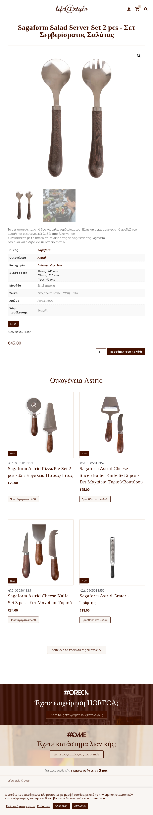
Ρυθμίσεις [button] (44, 806)
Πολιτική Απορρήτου (20, 806)
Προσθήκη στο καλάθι (126, 351)
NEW (13, 324)
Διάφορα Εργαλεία (50, 265)
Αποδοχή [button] (80, 806)
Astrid (42, 257)
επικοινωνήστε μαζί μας (89, 770)
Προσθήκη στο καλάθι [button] (23, 499)
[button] (138, 55)
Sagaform (45, 250)
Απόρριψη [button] (61, 806)
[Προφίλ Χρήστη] (128, 9)
